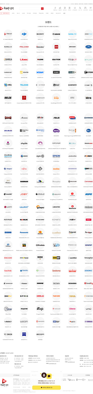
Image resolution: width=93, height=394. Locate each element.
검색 (42, 8)
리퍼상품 (35, 13)
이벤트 (47, 13)
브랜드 (13, 13)
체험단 (52, 13)
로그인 (72, 3)
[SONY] (58, 13)
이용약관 (24, 387)
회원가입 (76, 3)
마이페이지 (90, 3)
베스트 (18, 13)
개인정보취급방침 (16, 387)
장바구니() (81, 3)
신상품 (23, 13)
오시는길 (7, 3)
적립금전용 (41, 13)
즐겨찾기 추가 (2, 3)
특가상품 (29, 13)
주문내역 (85, 3)
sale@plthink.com (52, 363)
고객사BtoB (16, 375)
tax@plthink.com (71, 362)
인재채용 (88, 375)
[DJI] (64, 13)
